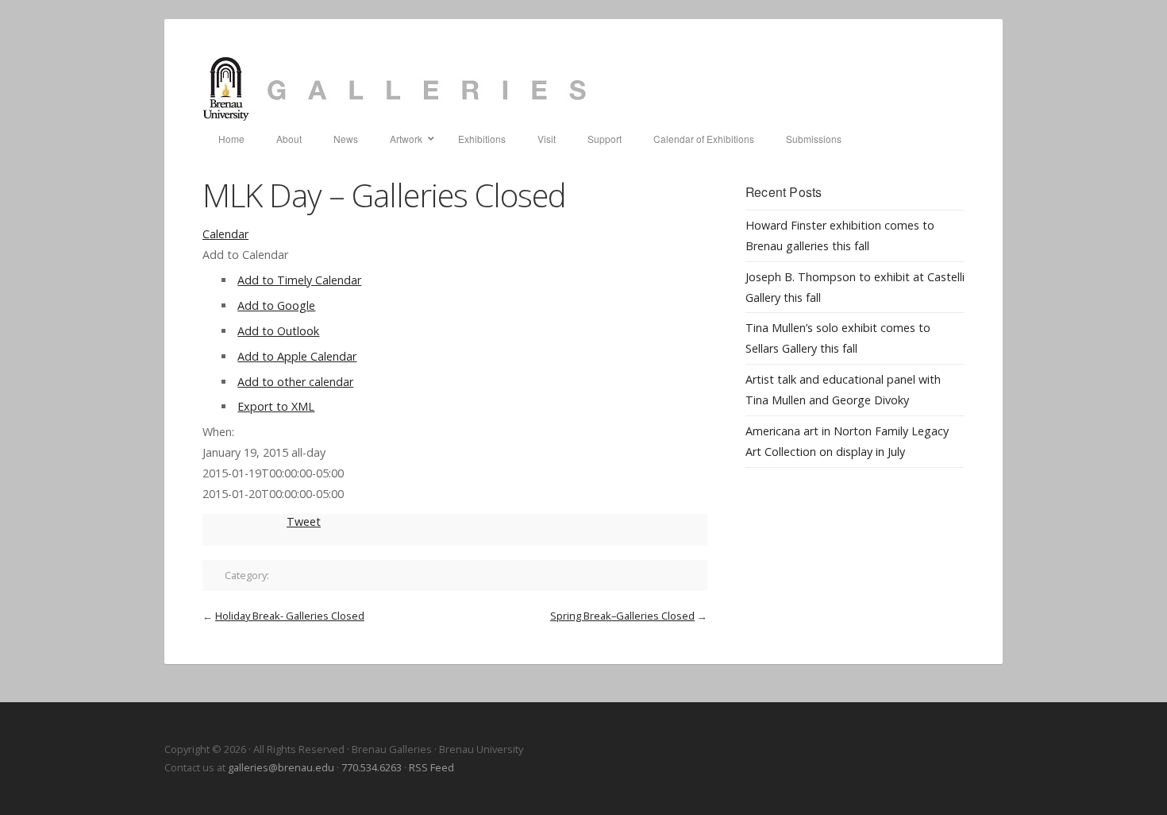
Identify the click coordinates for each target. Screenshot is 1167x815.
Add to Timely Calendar (299, 280)
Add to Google (276, 305)
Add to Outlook (278, 330)
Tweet (304, 521)
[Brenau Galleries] (583, 89)
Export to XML (275, 406)
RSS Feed (431, 767)
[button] (245, 254)
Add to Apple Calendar (296, 356)
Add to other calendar (295, 381)
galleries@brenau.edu (281, 767)
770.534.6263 (371, 767)
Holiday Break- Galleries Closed (289, 615)
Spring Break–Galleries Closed (622, 615)
